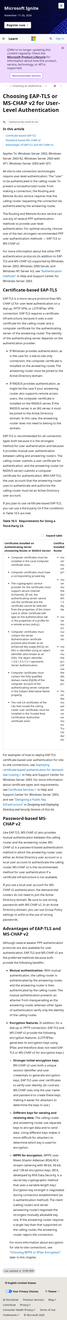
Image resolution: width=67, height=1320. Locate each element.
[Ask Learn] (55, 86)
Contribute (9, 1305)
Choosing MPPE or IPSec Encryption (35, 1252)
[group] (33, 645)
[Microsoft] (33, 38)
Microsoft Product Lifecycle (26, 57)
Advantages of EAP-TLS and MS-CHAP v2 (29, 144)
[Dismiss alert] (61, 6)
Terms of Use (47, 1309)
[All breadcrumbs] (6, 86)
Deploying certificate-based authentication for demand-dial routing (33, 770)
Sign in (60, 38)
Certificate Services (21, 790)
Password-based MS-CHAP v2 (23, 140)
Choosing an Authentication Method (28, 85)
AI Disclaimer (11, 1299)
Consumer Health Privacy (18, 1309)
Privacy (24, 1305)
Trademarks (10, 1315)
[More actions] (61, 86)
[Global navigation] (3, 38)
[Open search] (50, 38)
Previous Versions (33, 1299)
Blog (51, 1299)
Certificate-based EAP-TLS (21, 135)
